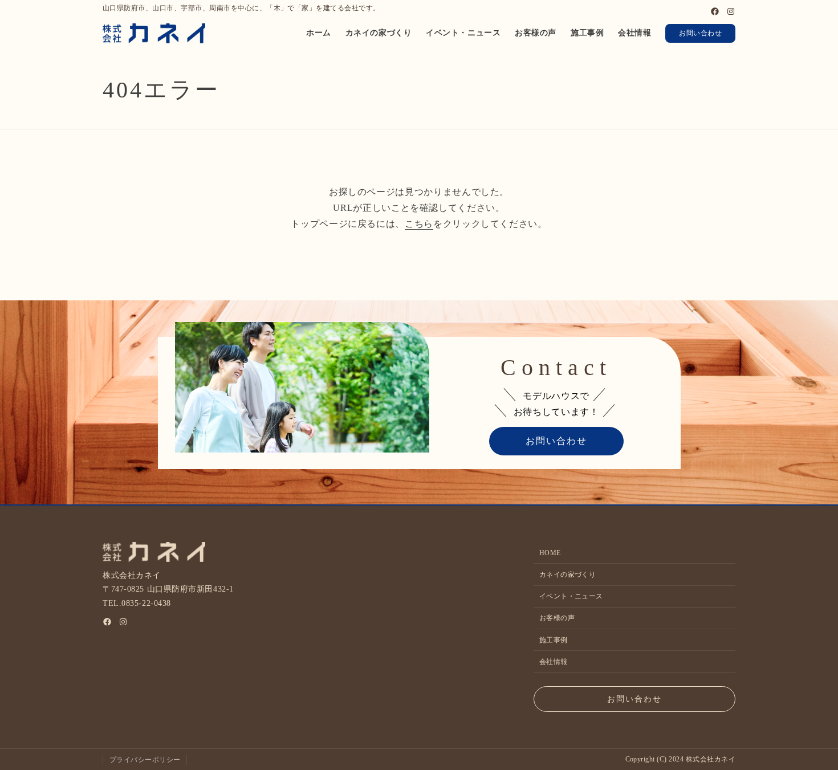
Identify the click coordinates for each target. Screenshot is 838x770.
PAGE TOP (810, 737)
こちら (419, 224)
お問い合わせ (700, 33)
